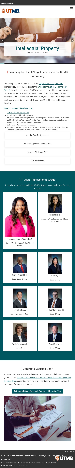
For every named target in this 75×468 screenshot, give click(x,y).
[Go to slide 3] (39, 62)
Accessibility (6, 459)
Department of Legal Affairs (51, 83)
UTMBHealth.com (17, 456)
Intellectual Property (8, 3)
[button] (71, 8)
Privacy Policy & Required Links (51, 456)
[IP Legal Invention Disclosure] (37, 40)
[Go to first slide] (72, 40)
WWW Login (13, 466)
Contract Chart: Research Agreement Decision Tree (38, 391)
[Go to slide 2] (37, 62)
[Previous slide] (2, 40)
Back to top (69, 451)
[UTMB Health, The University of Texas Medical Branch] (64, 459)
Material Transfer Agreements (18, 113)
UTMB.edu (5, 456)
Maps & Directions (31, 456)
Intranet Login (23, 466)
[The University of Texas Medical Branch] (11, 11)
